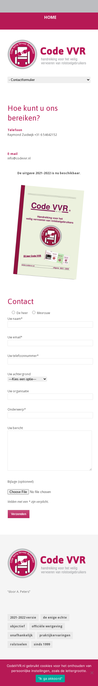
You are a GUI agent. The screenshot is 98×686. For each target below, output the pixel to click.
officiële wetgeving (47, 626)
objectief (17, 626)
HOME (50, 17)
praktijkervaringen (54, 635)
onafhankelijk (21, 635)
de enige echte (55, 617)
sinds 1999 (42, 644)
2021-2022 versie (23, 617)
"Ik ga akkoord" (50, 678)
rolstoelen (18, 644)
